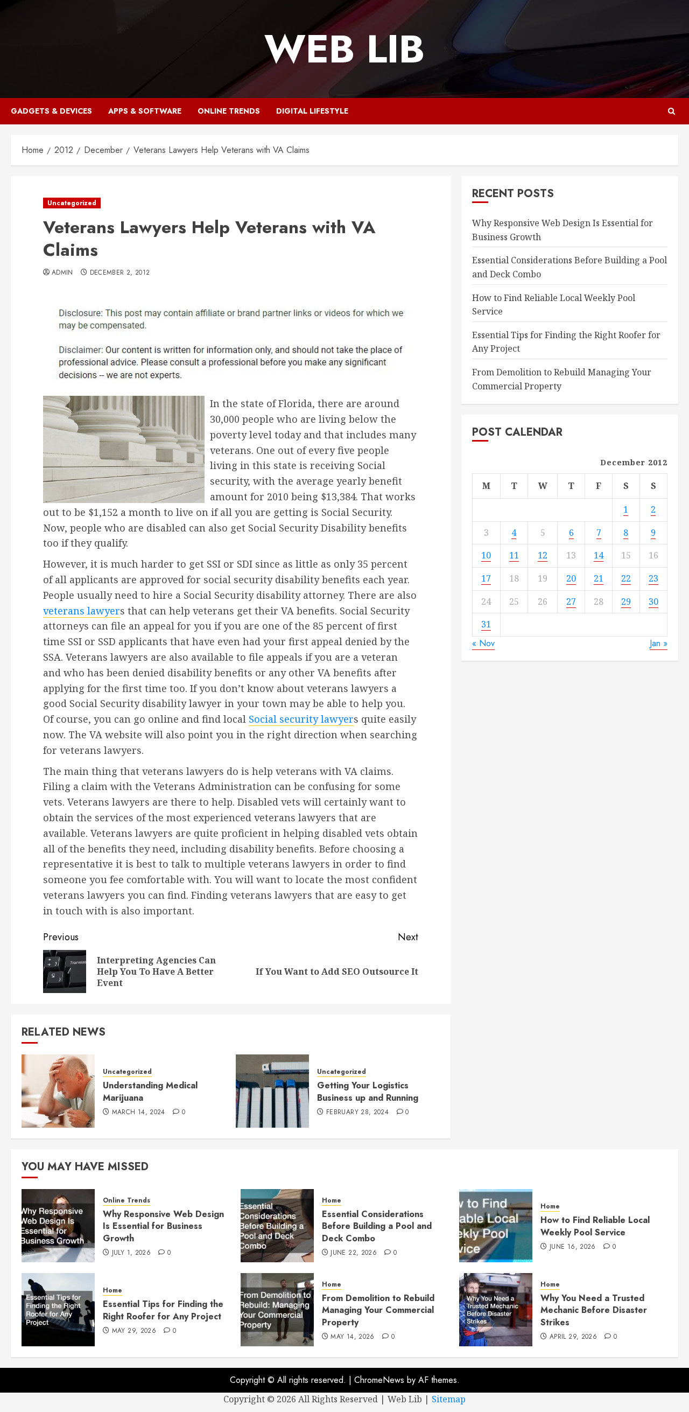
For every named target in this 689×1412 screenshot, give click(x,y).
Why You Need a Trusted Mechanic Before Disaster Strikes (593, 1310)
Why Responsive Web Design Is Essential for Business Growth (163, 1226)
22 (626, 578)
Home (331, 1200)
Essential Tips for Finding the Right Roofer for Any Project (163, 1310)
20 (571, 578)
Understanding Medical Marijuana (150, 1091)
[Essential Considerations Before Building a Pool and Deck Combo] (277, 1225)
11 (514, 555)
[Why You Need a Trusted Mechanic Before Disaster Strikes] (495, 1309)
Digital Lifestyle (312, 111)
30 (653, 601)
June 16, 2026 (573, 1247)
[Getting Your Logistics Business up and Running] (272, 1091)
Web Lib (344, 49)
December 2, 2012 (120, 273)
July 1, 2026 (131, 1253)
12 (542, 555)
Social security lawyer (301, 718)
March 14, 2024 (138, 1112)
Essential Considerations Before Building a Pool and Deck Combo (377, 1226)
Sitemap (449, 1399)
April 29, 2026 (573, 1337)
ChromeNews (379, 1380)
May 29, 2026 (134, 1331)
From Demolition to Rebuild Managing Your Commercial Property (378, 1310)
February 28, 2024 (357, 1112)
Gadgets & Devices (51, 111)
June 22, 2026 (354, 1253)
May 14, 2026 (352, 1337)
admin (62, 273)
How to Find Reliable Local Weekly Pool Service (595, 1226)
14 (598, 555)
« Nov (483, 643)
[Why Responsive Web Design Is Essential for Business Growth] (58, 1225)
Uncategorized (71, 203)
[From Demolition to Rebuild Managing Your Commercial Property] (277, 1309)
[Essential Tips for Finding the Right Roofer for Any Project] (58, 1309)
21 (598, 578)
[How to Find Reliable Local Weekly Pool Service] (495, 1225)
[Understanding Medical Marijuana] (58, 1091)
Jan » (658, 643)
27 (571, 601)
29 (626, 601)
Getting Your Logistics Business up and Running (367, 1091)
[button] (671, 111)
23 (653, 578)
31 (486, 624)
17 (486, 578)
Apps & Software (144, 111)
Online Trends (229, 111)
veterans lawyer (81, 610)
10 (486, 555)
